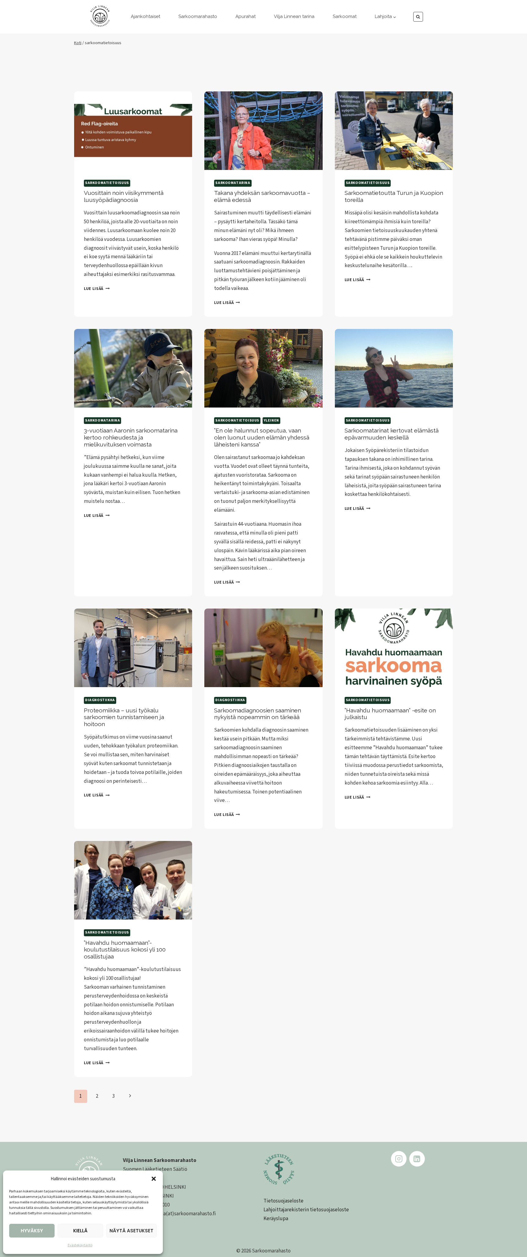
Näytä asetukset (131, 1230)
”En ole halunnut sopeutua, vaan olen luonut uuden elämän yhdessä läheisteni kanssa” (261, 437)
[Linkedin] (417, 1159)
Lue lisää (97, 288)
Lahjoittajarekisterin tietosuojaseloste (306, 1209)
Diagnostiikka (100, 700)
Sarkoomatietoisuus (107, 182)
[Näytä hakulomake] (418, 17)
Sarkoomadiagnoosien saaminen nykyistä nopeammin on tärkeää (257, 714)
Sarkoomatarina (232, 182)
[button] (154, 1179)
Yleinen (271, 420)
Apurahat (245, 16)
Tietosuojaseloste (283, 1201)
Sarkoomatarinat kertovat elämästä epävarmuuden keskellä (392, 434)
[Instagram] (399, 1159)
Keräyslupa (276, 1218)
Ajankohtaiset (145, 16)
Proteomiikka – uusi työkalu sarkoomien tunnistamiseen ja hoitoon (124, 717)
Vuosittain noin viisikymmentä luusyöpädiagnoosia (123, 196)
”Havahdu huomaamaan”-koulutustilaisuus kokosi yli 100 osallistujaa (125, 949)
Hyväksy (32, 1230)
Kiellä (80, 1230)
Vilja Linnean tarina (294, 16)
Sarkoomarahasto (197, 16)
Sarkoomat (345, 16)
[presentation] (133, 130)
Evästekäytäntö (80, 1245)
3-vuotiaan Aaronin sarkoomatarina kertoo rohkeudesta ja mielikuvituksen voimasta (130, 437)
